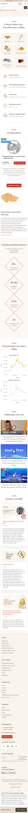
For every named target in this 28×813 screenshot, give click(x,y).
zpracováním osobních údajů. (18, 761)
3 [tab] (14, 12)
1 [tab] (9, 12)
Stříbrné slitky (5, 643)
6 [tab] (19, 181)
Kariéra (3, 692)
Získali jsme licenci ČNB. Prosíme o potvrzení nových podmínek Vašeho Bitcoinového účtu (12, 612)
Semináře (4, 717)
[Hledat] (25, 7)
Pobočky (4, 690)
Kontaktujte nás (7, 736)
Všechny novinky (13, 185)
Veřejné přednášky (7, 715)
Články (3, 707)
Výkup (3, 672)
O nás (3, 685)
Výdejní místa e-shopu (8, 663)
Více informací (21, 804)
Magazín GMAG (6, 710)
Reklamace (5, 675)
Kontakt (4, 688)
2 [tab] (12, 12)
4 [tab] (16, 12)
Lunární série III (5, 645)
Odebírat (22, 758)
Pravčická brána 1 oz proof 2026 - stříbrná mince (13, 157)
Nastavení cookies (6, 809)
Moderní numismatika (7, 653)
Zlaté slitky (5, 641)
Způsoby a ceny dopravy (8, 665)
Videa (3, 712)
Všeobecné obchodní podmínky (10, 695)
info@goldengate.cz (9, 732)
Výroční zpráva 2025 (8, 564)
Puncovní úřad (5, 697)
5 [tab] (18, 12)
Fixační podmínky (6, 670)
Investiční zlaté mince (7, 648)
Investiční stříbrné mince (8, 650)
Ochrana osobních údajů (15, 784)
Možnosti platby (6, 668)
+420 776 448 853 (9, 0)
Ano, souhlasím (21, 809)
